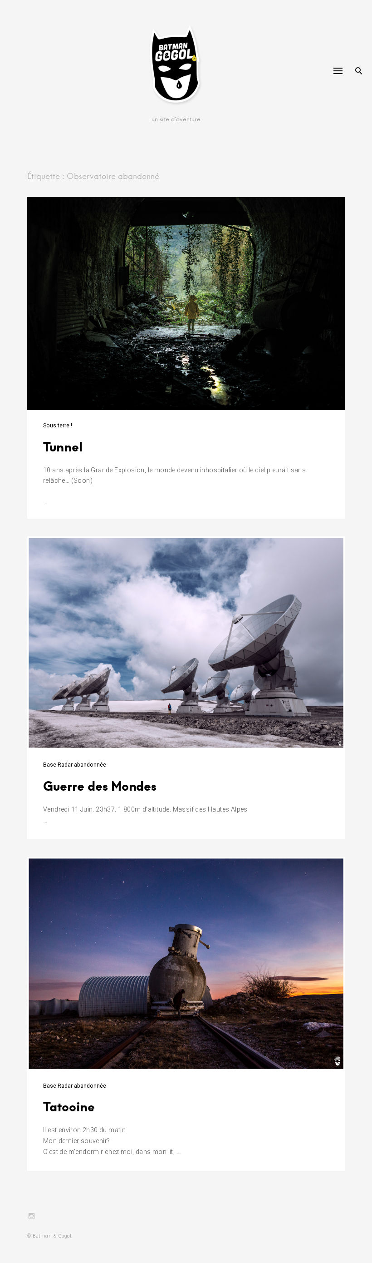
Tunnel (63, 446)
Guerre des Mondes (100, 785)
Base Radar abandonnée (74, 765)
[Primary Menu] (338, 70)
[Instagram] (31, 1217)
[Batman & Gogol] (176, 66)
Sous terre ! (57, 425)
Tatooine (69, 1106)
